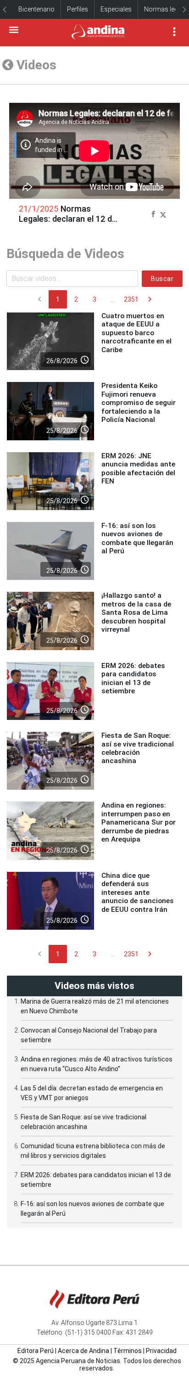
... (113, 299)
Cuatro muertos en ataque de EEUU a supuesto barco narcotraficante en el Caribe (136, 333)
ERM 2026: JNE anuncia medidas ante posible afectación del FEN (138, 468)
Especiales (116, 9)
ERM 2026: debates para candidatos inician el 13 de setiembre (133, 678)
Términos (127, 1350)
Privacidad (161, 1350)
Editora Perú (35, 1350)
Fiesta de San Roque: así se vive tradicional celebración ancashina (137, 748)
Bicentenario (36, 9)
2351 (131, 299)
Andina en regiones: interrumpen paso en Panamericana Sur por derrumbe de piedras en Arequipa (138, 822)
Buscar (162, 278)
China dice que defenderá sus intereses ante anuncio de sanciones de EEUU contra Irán (137, 892)
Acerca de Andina (83, 1350)
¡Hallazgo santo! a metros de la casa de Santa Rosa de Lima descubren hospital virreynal (136, 612)
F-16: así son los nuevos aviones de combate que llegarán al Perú (137, 538)
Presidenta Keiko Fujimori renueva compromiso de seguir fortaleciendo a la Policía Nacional (138, 403)
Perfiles (77, 9)
